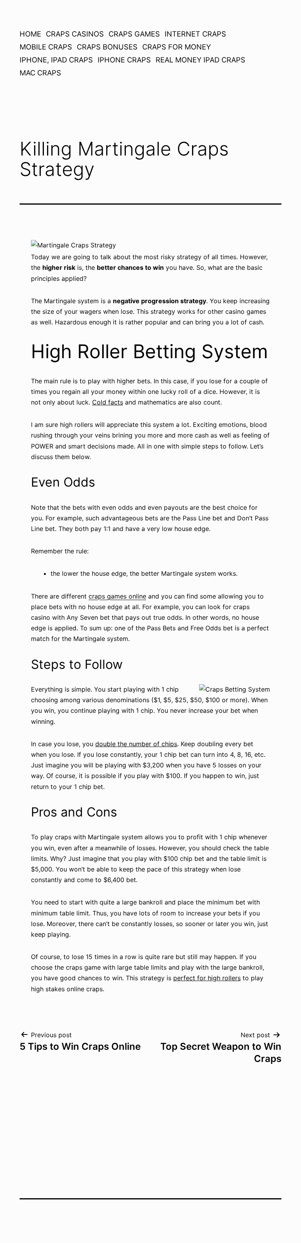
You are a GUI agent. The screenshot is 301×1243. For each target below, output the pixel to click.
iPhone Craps (124, 59)
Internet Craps (195, 33)
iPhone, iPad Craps (56, 59)
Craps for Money (176, 46)
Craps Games (134, 33)
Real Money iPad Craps (200, 59)
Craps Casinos (75, 33)
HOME (30, 33)
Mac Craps (40, 72)
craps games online (117, 596)
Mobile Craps (46, 46)
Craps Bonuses (107, 46)
